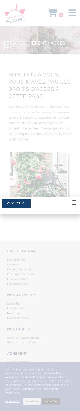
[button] (74, 202)
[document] (40, 205)
